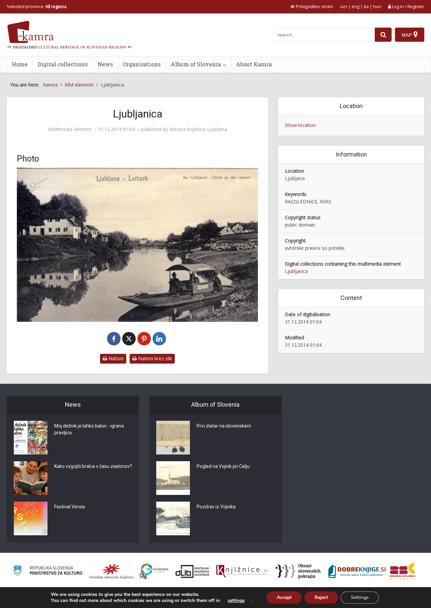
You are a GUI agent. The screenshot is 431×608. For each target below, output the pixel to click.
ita (366, 6)
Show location (300, 125)
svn (343, 6)
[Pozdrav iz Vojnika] (173, 518)
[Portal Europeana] (154, 571)
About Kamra (254, 64)
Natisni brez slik (154, 358)
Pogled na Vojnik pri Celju (223, 466)
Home (20, 64)
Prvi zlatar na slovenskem (224, 426)
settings (236, 601)
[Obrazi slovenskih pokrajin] (298, 571)
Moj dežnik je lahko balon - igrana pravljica (89, 429)
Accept (284, 597)
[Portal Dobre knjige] (357, 571)
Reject (321, 597)
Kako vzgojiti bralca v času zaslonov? (93, 466)
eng (355, 6)
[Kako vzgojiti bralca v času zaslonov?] (30, 478)
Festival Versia (69, 506)
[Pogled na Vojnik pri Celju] (173, 478)
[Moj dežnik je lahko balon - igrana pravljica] (30, 437)
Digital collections (63, 64)
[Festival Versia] (30, 518)
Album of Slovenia (196, 64)
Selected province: (37, 6)
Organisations (142, 64)
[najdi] (383, 35)
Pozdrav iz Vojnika (216, 506)
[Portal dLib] (192, 571)
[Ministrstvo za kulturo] (47, 571)
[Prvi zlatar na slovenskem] (173, 437)
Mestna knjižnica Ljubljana (198, 129)
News (105, 64)
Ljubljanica (296, 271)
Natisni (115, 358)
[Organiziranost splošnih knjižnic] (111, 571)
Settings (360, 597)
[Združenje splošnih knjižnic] (402, 571)
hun (377, 6)
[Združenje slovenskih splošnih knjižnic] (242, 571)
